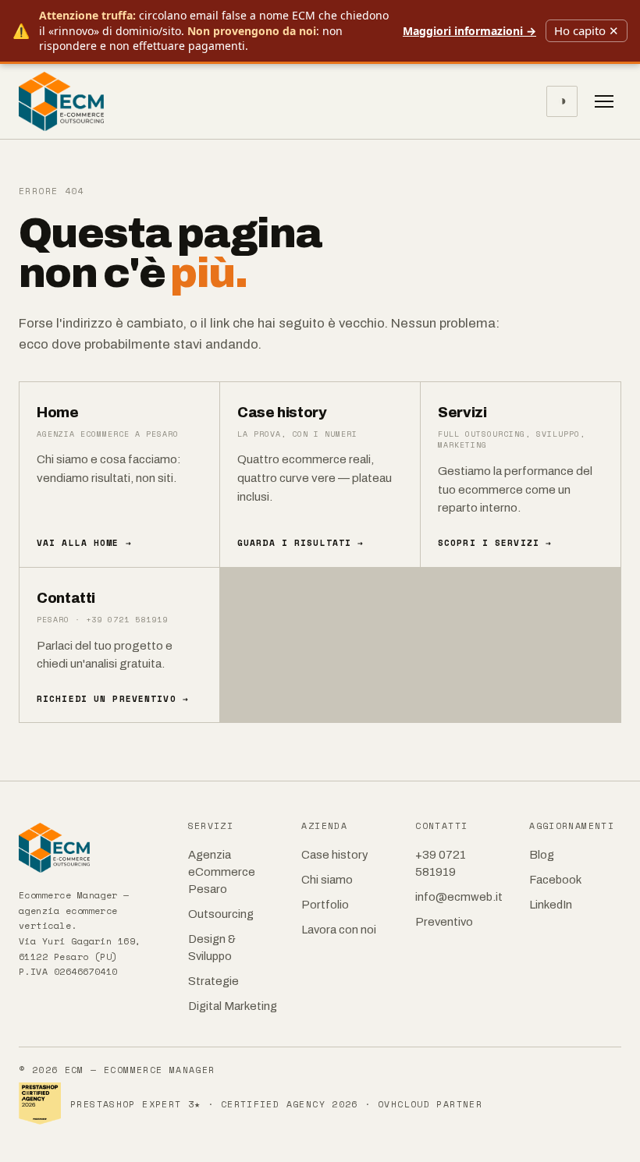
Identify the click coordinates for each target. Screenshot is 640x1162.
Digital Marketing (232, 1006)
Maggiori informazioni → (469, 30)
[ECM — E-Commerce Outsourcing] (61, 101)
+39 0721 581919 (440, 863)
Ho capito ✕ (586, 30)
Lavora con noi (338, 929)
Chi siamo (327, 879)
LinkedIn (550, 904)
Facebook (555, 879)
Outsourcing (221, 914)
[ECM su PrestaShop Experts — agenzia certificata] (40, 1103)
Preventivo (444, 922)
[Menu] (604, 101)
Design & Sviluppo (212, 947)
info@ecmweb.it (459, 897)
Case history (334, 854)
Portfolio (325, 904)
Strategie (213, 981)
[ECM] (92, 848)
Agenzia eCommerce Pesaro (221, 871)
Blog (541, 854)
